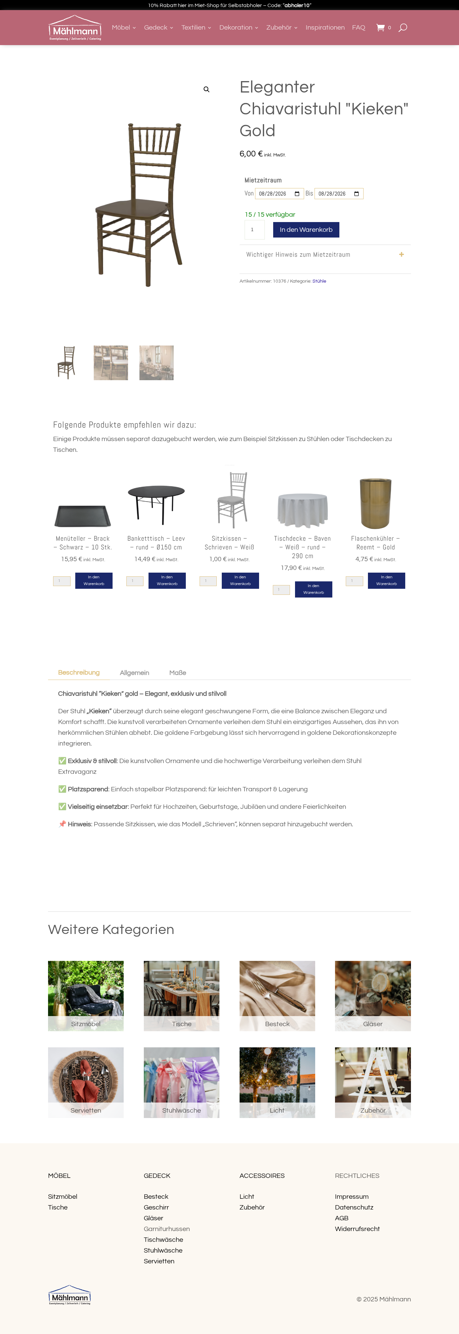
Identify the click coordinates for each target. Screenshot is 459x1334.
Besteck (156, 1196)
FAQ (358, 27)
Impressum (352, 1196)
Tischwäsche (163, 1239)
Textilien (193, 27)
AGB (341, 1218)
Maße (177, 673)
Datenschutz (354, 1207)
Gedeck (155, 27)
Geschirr (156, 1207)
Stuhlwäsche (163, 1250)
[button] (207, 89)
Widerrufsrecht (357, 1229)
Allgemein (134, 673)
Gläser (153, 1218)
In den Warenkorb (306, 229)
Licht (247, 1196)
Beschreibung (79, 672)
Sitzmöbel (62, 1196)
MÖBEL (59, 1176)
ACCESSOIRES (262, 1176)
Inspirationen (325, 27)
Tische (58, 1207)
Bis (309, 193)
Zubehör (279, 27)
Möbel (121, 27)
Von (249, 193)
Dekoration (235, 27)
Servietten (159, 1261)
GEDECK (157, 1176)
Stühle (319, 281)
